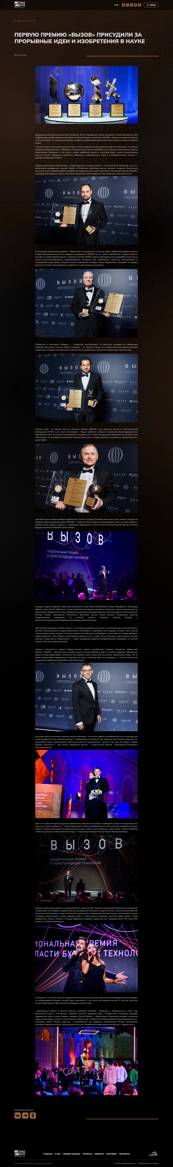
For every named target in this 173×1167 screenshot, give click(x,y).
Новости (99, 1154)
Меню (153, 5)
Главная (47, 1154)
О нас (58, 1154)
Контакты (124, 1154)
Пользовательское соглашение (148, 1163)
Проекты (87, 1154)
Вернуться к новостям (26, 21)
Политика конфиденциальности (125, 1163)
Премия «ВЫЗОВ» (71, 1154)
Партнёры (111, 1154)
